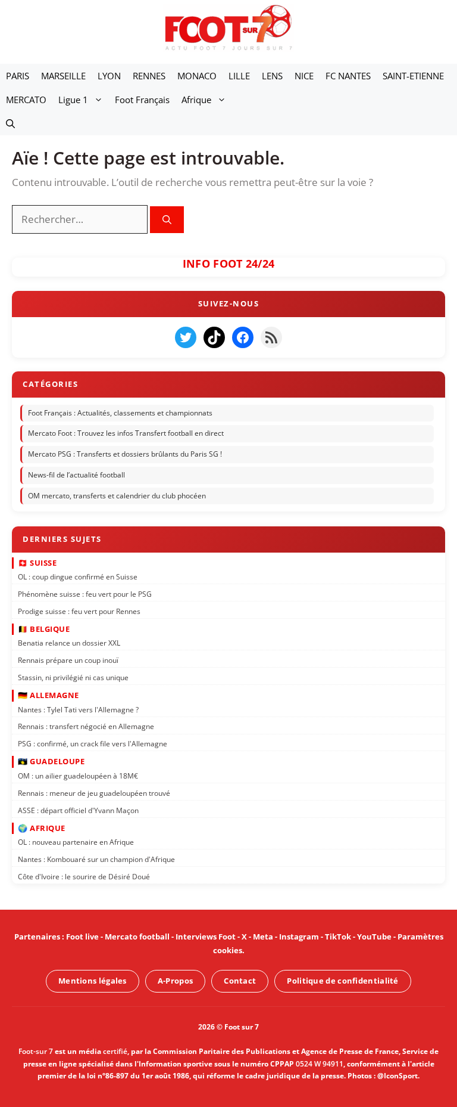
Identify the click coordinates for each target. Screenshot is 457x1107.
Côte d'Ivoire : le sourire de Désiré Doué (84, 876)
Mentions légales (92, 980)
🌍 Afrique (41, 827)
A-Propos (175, 980)
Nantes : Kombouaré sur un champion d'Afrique (96, 858)
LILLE (239, 76)
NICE (304, 76)
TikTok (338, 936)
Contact (240, 980)
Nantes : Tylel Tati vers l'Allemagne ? (78, 709)
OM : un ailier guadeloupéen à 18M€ (78, 775)
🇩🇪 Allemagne (48, 694)
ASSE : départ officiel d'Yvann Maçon (78, 809)
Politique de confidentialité (342, 980)
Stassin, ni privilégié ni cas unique (73, 676)
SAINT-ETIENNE (413, 76)
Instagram (299, 936)
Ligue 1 (73, 100)
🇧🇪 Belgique (44, 628)
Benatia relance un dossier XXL (69, 642)
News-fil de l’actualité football (76, 475)
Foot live (82, 936)
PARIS (17, 76)
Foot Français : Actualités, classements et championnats (120, 412)
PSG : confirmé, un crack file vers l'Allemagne (92, 743)
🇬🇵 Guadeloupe (51, 761)
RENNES (149, 76)
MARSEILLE (63, 76)
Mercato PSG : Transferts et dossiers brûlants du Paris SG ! (125, 454)
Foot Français (142, 100)
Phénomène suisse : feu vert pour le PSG (85, 593)
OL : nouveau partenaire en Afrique (76, 841)
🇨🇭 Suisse (37, 562)
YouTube (374, 936)
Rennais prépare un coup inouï (68, 659)
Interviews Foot (206, 936)
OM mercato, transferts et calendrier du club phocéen (117, 495)
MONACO (197, 76)
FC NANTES (348, 76)
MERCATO (26, 100)
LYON (109, 76)
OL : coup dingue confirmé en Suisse (77, 576)
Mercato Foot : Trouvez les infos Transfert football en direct (126, 433)
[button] (10, 123)
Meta (263, 936)
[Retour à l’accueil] (228, 27)
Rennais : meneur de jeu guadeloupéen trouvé (94, 792)
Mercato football (137, 936)
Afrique (196, 100)
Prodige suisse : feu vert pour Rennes (79, 610)
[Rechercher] (167, 219)
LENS (272, 76)
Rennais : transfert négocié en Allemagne (86, 726)
